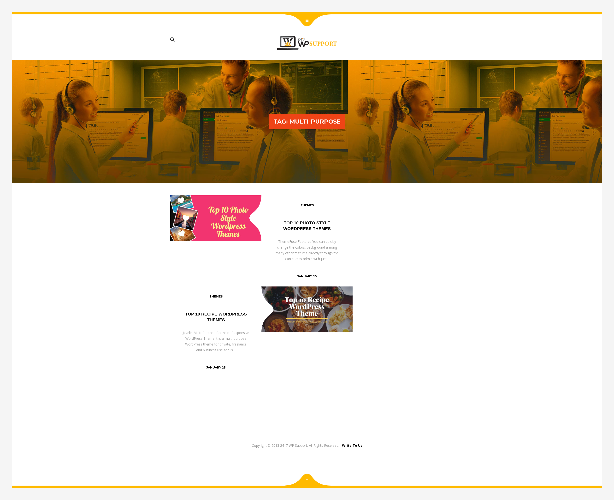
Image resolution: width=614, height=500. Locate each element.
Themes (307, 205)
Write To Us (352, 445)
